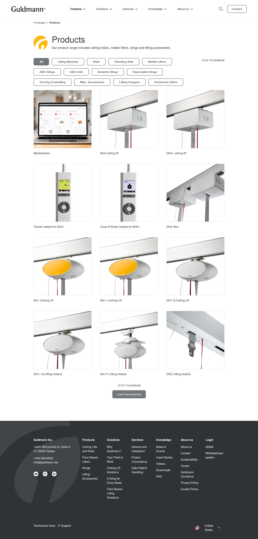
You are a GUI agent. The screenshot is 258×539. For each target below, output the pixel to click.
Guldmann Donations (187, 474)
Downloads (163, 470)
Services (128, 9)
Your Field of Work (115, 459)
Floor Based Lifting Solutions (114, 493)
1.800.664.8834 (43, 458)
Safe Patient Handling (139, 470)
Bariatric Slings (108, 72)
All (41, 62)
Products (75, 9)
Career (185, 466)
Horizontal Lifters (165, 82)
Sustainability (189, 459)
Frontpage (39, 22)
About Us (183, 9)
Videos (160, 464)
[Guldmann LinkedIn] (54, 473)
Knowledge (155, 9)
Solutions (102, 9)
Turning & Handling (52, 82)
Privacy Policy (190, 483)
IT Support (64, 526)
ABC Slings (47, 72)
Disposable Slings (145, 72)
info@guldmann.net (46, 462)
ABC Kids (76, 72)
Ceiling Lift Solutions (113, 470)
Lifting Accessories (90, 476)
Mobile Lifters (157, 62)
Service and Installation (139, 449)
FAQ (159, 476)
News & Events (161, 449)
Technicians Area (44, 526)
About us (186, 447)
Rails (96, 62)
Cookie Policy (189, 489)
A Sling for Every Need (114, 480)
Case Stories (164, 457)
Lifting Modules (68, 62)
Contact (237, 9)
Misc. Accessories (92, 82)
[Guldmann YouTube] (36, 473)
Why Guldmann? (114, 449)
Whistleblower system (214, 455)
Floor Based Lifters (90, 459)
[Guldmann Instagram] (45, 473)
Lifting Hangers (129, 82)
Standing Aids (123, 62)
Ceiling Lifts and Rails (89, 449)
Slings (86, 468)
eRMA (209, 447)
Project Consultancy (139, 459)
